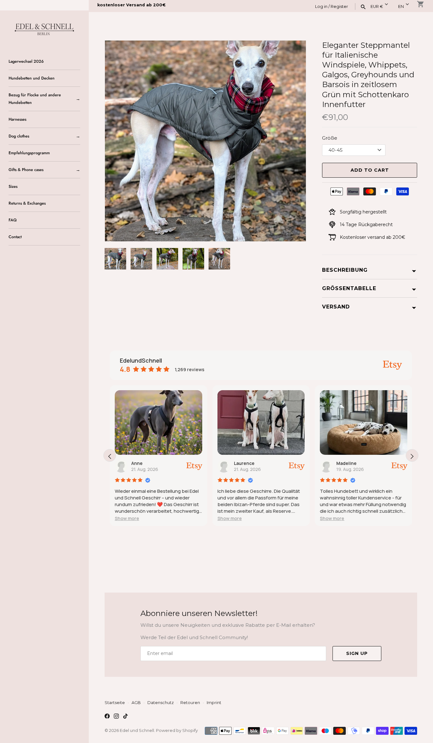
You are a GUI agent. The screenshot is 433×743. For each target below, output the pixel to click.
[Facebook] (107, 717)
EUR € (377, 6)
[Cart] (420, 4)
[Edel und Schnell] (44, 28)
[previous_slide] (109, 455)
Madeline (346, 463)
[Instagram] (116, 717)
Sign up (357, 653)
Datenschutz (160, 702)
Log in (321, 6)
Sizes (13, 186)
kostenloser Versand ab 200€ (131, 5)
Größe (329, 138)
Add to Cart (370, 170)
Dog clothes (19, 136)
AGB (136, 702)
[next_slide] (412, 455)
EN (401, 6)
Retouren (190, 702)
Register (339, 6)
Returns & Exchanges (27, 203)
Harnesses (17, 119)
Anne (137, 463)
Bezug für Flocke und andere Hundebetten (35, 98)
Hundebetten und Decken (32, 78)
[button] (293, 141)
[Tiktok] (125, 717)
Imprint (214, 702)
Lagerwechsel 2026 (26, 61)
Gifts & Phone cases (26, 170)
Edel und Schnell (137, 730)
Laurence (244, 463)
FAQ (12, 220)
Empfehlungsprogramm (29, 153)
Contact (15, 237)
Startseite (115, 702)
